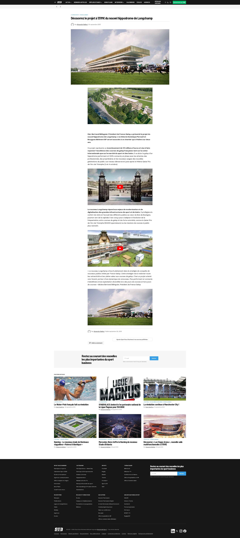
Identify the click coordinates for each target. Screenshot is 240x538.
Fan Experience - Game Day (105, 439)
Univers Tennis (128, 501)
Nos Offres (101, 495)
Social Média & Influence (156, 402)
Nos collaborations (95, 533)
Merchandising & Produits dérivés (86, 486)
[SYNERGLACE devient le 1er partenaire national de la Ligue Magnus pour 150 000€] (120, 389)
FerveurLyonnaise (129, 507)
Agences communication (61, 477)
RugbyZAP (127, 516)
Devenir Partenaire (104, 498)
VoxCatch (127, 504)
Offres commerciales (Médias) (107, 519)
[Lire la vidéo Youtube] (120, 187)
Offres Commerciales (130, 480)
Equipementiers (81, 477)
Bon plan (100, 513)
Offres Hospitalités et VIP (131, 477)
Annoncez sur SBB (179, 2)
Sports (104, 465)
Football (146, 402)
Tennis (104, 477)
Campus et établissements (84, 501)
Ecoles (56, 516)
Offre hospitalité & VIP (104, 516)
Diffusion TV (127, 471)
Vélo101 (126, 498)
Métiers (78, 507)
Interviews (57, 483)
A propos (56, 533)
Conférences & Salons (130, 474)
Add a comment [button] (97, 343)
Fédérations (57, 501)
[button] (55, 2)
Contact (124, 533)
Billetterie (127, 468)
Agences (56, 513)
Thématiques (128, 465)
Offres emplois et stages (61, 480)
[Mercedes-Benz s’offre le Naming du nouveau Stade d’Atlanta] (120, 426)
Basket (104, 474)
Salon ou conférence (104, 510)
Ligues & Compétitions (60, 504)
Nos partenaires (84, 533)
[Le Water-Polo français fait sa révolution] (75, 388)
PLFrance (127, 510)
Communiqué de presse (105, 507)
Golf (103, 486)
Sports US (115, 439)
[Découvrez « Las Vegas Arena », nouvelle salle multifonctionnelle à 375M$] (165, 426)
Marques (56, 498)
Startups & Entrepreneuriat (84, 471)
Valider (154, 358)
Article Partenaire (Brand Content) (108, 504)
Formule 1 (104, 480)
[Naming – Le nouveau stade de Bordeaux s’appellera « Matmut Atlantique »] (75, 426)
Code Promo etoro (59, 489)
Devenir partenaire (73, 533)
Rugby (103, 471)
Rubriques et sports (60, 468)
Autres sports (58, 402)
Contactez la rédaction (114, 533)
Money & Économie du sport (84, 483)
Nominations (80, 489)
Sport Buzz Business (60, 465)
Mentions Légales (132, 533)
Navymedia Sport (102, 529)
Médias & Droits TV (82, 480)
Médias (56, 510)
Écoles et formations (60, 474)
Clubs (55, 507)
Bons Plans (57, 486)
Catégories (80, 465)
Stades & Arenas (167, 402)
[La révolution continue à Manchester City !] (165, 388)
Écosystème (58, 495)
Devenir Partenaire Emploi (106, 501)
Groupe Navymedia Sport (132, 495)
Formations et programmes (84, 504)
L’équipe (104, 533)
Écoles (78, 498)
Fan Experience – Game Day (84, 468)
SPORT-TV (127, 513)
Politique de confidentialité (145, 533)
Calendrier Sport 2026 (60, 471)
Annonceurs (63, 533)
